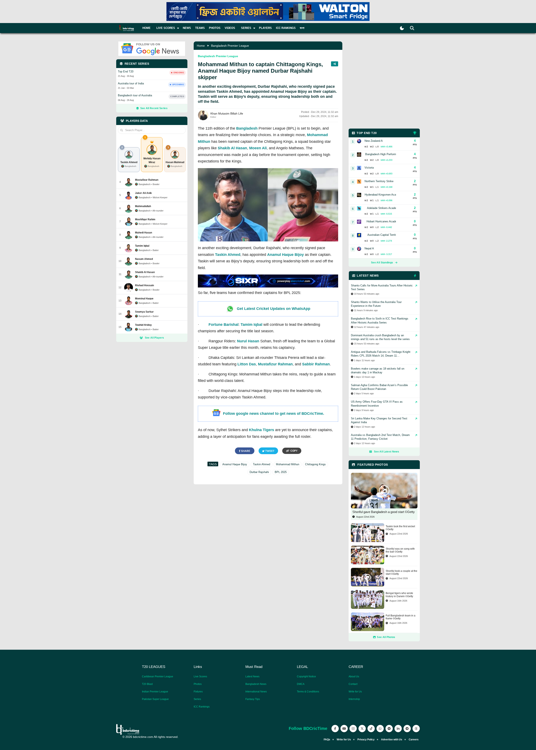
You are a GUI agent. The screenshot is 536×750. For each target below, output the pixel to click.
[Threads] (416, 728)
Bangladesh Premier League (230, 45)
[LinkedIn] (398, 728)
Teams (200, 28)
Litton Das (246, 364)
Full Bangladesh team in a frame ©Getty (400, 617)
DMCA (300, 684)
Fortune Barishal (223, 324)
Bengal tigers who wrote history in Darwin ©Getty (399, 595)
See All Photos (386, 637)
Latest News (252, 676)
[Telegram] (407, 728)
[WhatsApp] (380, 728)
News (187, 28)
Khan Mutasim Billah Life (226, 113)
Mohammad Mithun (287, 464)
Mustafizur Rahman (275, 364)
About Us (354, 676)
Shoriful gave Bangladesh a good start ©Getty (383, 512)
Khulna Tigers (261, 430)
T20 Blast (147, 684)
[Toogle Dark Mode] (401, 28)
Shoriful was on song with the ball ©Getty (400, 550)
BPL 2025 (281, 472)
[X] (362, 728)
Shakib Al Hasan (232, 148)
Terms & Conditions (308, 691)
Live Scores (200, 676)
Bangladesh (247, 128)
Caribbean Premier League (157, 676)
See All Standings (382, 262)
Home (146, 28)
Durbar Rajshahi (259, 472)
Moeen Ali (258, 148)
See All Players (154, 337)
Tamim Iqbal (251, 324)
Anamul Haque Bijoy (285, 255)
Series (197, 699)
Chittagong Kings (315, 464)
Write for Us (355, 691)
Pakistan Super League (155, 699)
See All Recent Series (154, 108)
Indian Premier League (155, 691)
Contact (353, 684)
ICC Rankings (286, 28)
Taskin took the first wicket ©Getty (400, 528)
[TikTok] (371, 728)
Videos (230, 28)
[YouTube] (344, 728)
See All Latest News (386, 451)
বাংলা (302, 28)
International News (256, 691)
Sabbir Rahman (316, 364)
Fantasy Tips (252, 699)
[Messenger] (389, 728)
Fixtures (198, 691)
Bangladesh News (255, 684)
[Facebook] (335, 728)
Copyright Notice (306, 676)
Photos (214, 28)
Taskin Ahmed (227, 255)
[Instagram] (353, 728)
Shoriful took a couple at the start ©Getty (401, 572)
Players (265, 28)
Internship (354, 699)
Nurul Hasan (248, 341)
